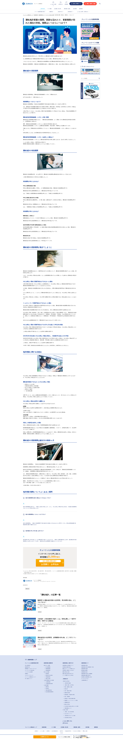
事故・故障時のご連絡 (68, 686)
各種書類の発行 (67, 702)
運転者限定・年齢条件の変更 (70, 694)
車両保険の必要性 (84, 670)
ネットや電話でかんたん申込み (68, 675)
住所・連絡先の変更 (68, 690)
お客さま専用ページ (77, 3)
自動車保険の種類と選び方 (86, 675)
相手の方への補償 (47, 665)
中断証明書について (68, 708)
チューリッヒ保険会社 (38, 3)
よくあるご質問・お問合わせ (82, 11)
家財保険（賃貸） (67, 8)
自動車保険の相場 (84, 668)
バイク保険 (49, 8)
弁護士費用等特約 (49, 690)
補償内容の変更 (67, 692)
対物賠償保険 (48, 668)
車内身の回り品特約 (49, 675)
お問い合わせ (65, 723)
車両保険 (47, 673)
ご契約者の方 (69, 11)
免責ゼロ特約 (48, 678)
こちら (30, 572)
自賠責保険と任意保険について (68, 665)
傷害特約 (47, 686)
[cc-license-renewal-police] (29, 605)
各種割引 (26, 673)
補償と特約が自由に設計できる (68, 673)
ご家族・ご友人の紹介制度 (69, 711)
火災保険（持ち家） (57, 8)
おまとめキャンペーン (68, 713)
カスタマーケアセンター (29, 675)
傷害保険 (81, 8)
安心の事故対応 (27, 665)
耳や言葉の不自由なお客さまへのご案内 (71, 706)
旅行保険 (75, 8)
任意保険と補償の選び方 (67, 667)
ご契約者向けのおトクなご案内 (70, 715)
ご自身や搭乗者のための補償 (49, 680)
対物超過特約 (48, 670)
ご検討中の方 (60, 11)
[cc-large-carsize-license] (29, 623)
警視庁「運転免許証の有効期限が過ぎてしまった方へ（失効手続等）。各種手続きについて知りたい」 (48, 345)
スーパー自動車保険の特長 (40, 11)
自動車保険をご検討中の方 (68, 662)
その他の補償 (46, 685)
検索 (100, 4)
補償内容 (51, 11)
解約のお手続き (67, 704)
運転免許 (27, 588)
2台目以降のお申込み (68, 717)
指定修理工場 (27, 667)
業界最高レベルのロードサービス (31, 668)
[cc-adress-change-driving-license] (29, 642)
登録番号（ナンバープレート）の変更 (71, 700)
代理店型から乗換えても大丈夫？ (68, 670)
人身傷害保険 (48, 681)
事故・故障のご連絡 (91, 3)
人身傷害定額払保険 (49, 683)
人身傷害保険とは (84, 680)
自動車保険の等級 (84, 665)
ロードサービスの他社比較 (29, 670)
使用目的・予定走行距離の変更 (70, 698)
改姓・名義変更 (67, 696)
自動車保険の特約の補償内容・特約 (87, 667)
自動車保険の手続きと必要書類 (86, 673)
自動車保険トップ (32, 659)
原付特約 (47, 688)
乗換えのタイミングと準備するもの (69, 668)
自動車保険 (43, 8)
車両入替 (66, 688)
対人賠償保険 (48, 667)
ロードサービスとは (84, 678)
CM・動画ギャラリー (28, 678)
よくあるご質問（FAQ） (68, 721)
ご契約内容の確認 (68, 683)
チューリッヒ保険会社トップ (31, 727)
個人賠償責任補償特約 (49, 691)
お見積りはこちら (45, 736)
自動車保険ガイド (85, 662)
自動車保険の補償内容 (48, 662)
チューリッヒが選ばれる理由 (64, 736)
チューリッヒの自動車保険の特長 (31, 662)
